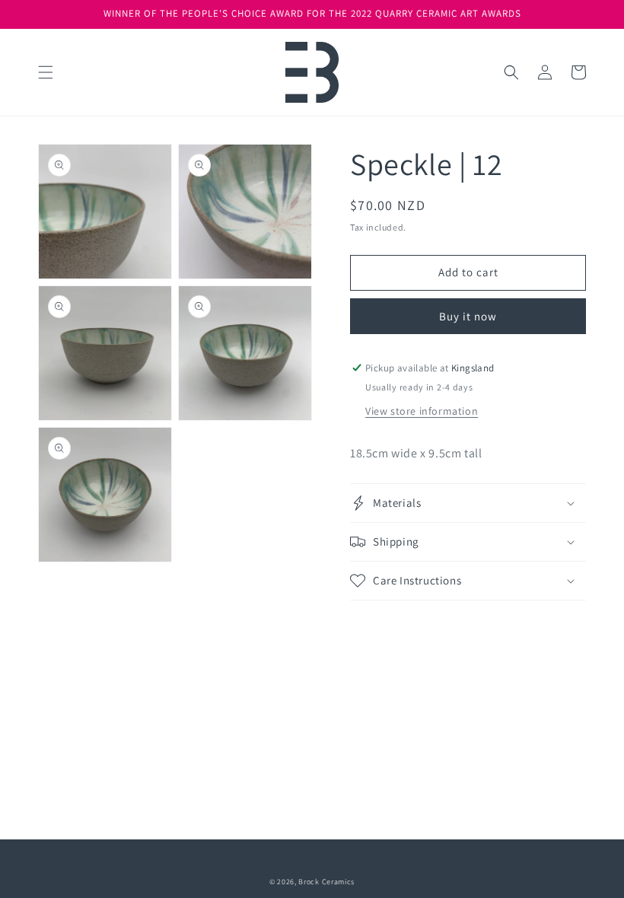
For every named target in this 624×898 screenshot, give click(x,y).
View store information (421, 411)
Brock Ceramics (326, 882)
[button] (45, 72)
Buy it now (468, 316)
